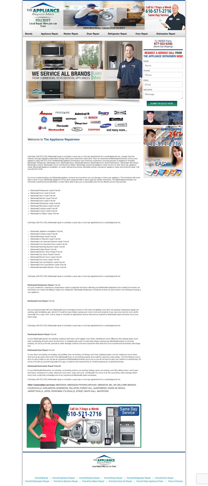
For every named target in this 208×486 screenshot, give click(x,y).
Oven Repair (142, 33)
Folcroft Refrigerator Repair (139, 477)
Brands (28, 33)
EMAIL (146, 80)
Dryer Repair (93, 33)
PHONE (146, 70)
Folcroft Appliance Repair (63, 477)
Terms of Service (175, 481)
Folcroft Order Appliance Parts (149, 481)
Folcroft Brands (41, 477)
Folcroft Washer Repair (89, 477)
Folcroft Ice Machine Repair (66, 481)
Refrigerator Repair (117, 33)
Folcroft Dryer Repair (113, 477)
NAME (146, 61)
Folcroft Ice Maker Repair (93, 481)
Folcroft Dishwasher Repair (37, 481)
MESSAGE (147, 89)
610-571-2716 (158, 11)
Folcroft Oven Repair (164, 477)
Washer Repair (71, 33)
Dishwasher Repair (165, 33)
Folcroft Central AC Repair (120, 481)
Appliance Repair (49, 33)
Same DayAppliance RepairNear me (173, 117)
